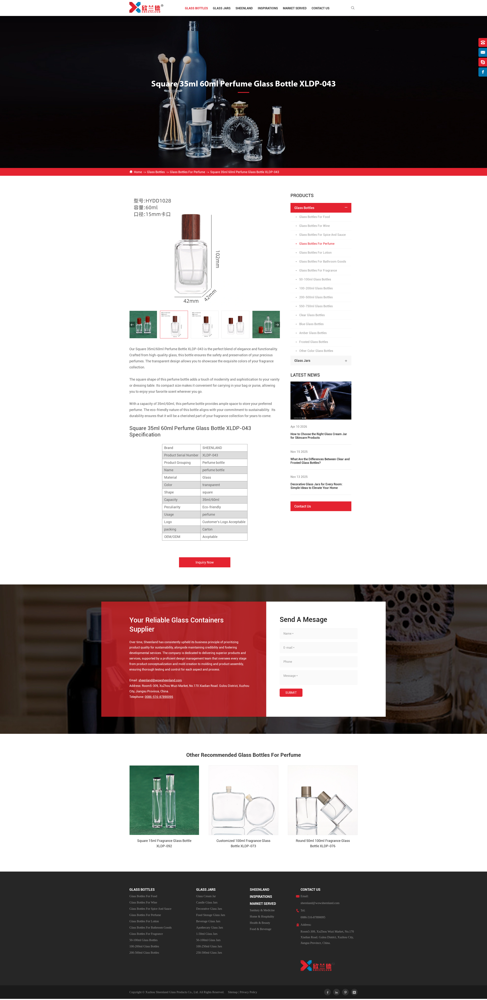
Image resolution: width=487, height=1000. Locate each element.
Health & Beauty (260, 922)
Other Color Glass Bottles (316, 351)
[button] (132, 324)
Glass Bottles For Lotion (315, 252)
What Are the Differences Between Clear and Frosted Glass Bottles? (320, 461)
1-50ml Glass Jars (206, 933)
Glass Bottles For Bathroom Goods (322, 261)
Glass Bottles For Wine (314, 226)
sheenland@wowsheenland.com (160, 680)
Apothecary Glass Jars (209, 927)
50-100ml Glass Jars (208, 940)
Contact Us (320, 8)
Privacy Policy (248, 992)
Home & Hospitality (262, 916)
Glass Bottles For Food (314, 217)
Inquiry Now (205, 562)
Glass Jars (222, 8)
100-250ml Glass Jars (209, 946)
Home (138, 172)
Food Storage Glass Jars (210, 915)
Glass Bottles (196, 8)
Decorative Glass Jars (209, 908)
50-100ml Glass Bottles (315, 279)
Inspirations (268, 8)
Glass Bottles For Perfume (187, 172)
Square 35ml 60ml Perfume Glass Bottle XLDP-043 (244, 172)
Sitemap (233, 992)
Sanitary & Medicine (262, 910)
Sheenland (244, 8)
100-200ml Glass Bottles (316, 288)
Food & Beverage (260, 929)
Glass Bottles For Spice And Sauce (322, 235)
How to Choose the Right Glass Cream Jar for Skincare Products (318, 435)
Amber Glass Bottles (313, 333)
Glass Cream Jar (206, 896)
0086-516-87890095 (159, 697)
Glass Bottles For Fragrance (318, 270)
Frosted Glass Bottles (313, 342)
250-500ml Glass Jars (209, 952)
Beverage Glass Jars (208, 921)
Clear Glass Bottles (312, 315)
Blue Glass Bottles (311, 324)
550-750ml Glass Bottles (316, 306)
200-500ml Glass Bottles (316, 297)
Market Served (295, 8)
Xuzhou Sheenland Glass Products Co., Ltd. (172, 992)
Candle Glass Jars (206, 902)
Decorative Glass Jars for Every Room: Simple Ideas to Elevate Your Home (316, 486)
